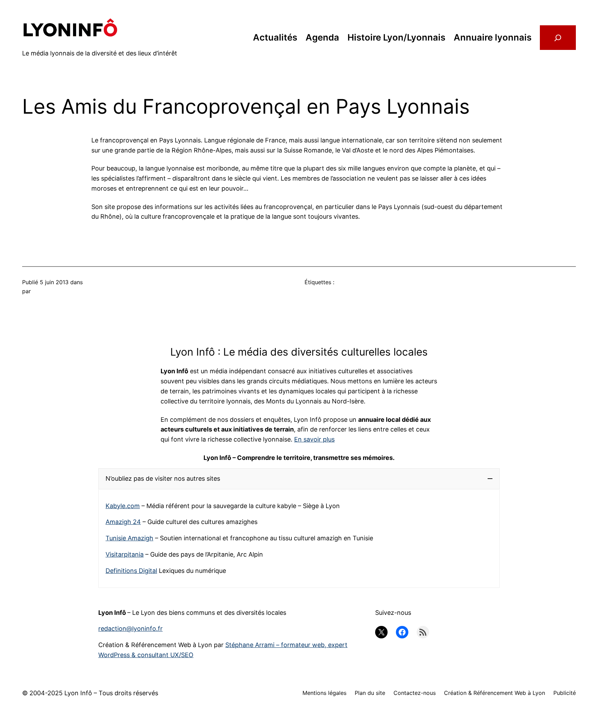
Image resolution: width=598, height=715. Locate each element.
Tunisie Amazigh (129, 538)
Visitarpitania (125, 554)
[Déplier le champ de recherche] (558, 37)
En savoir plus (314, 439)
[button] (299, 478)
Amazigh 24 (123, 521)
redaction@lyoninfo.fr (130, 628)
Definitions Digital (131, 570)
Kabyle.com (123, 505)
